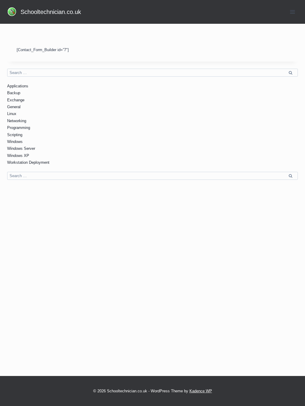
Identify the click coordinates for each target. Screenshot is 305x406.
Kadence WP (200, 391)
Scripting (14, 135)
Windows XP (18, 155)
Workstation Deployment (28, 162)
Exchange (15, 100)
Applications (17, 86)
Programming (18, 127)
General (14, 107)
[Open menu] (292, 11)
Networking (16, 121)
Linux (11, 113)
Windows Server (21, 148)
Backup (13, 93)
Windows (15, 141)
